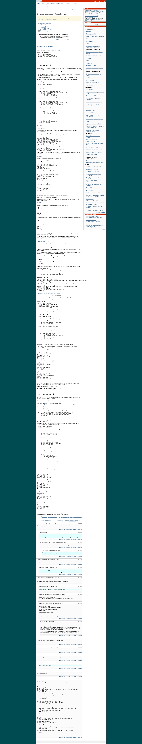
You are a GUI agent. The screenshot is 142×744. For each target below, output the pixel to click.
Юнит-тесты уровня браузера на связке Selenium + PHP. (95, 196)
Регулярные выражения (92, 65)
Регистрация (97, 1)
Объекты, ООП (90, 41)
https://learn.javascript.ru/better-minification (48, 19)
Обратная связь (78, 741)
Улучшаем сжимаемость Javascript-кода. (94, 18)
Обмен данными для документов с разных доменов (95, 127)
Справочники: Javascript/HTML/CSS (92, 199)
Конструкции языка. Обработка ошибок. (94, 68)
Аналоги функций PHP (53, 4)
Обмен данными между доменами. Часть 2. (92, 131)
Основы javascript (91, 34)
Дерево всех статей (100, 212)
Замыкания (89, 63)
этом (49, 570)
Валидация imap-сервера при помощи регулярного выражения (94, 223)
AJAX (87, 43)
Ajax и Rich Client (90, 112)
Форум (38, 3)
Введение (88, 31)
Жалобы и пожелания (91, 220)
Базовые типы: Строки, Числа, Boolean (94, 52)
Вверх (83, 741)
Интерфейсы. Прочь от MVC (91, 13)
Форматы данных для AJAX (93, 124)
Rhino (41, 71)
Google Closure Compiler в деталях (93, 10)
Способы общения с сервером (94, 119)
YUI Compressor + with (46, 29)
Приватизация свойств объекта (46, 31)
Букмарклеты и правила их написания (93, 174)
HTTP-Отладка (90, 80)
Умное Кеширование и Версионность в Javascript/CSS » (72, 9)
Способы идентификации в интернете (93, 184)
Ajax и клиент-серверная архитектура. (92, 116)
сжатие (80, 11)
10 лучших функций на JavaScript (95, 210)
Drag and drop (89, 89)
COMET (88, 121)
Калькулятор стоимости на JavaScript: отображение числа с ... (94, 226)
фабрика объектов (47, 404)
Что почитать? (90, 190)
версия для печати (52, 517)
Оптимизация (44, 6)
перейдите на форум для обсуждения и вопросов (70, 517)
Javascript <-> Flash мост (92, 171)
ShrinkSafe (43, 27)
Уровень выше (59, 520)
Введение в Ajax (90, 110)
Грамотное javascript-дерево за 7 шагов (95, 92)
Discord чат (74, 3)
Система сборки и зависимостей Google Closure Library (95, 203)
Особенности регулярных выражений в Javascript (93, 47)
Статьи (38, 4)
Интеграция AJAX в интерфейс (94, 95)
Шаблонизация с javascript (93, 192)
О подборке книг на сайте (93, 178)
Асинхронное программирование (95, 166)
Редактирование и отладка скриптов (93, 74)
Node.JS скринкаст (51, 3)
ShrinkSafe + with (45, 28)
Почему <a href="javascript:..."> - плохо (94, 181)
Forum (104, 229)
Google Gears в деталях (92, 169)
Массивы (88, 58)
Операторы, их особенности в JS (95, 55)
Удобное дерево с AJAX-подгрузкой (92, 105)
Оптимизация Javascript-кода (91, 14)
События (88, 38)
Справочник (67, 3)
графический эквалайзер (91, 227)
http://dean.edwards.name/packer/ (44, 526)
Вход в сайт (103, 1)
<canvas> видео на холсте (92, 216)
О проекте (72, 741)
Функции (88, 60)
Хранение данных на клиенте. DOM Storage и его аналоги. (94, 207)
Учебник (43, 3)
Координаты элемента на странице (93, 99)
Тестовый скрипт (45, 24)
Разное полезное (90, 85)
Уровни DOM (89, 188)
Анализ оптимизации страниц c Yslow (93, 12)
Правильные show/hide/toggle (94, 102)
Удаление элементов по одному (93, 221)
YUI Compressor (45, 26)
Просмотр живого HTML (92, 82)
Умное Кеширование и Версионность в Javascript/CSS (94, 161)
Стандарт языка (59, 3)
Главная (39, 6)
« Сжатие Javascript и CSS (46, 8)
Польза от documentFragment (91, 16)
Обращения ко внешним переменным (47, 30)
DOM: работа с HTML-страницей (95, 36)
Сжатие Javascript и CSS (53, 50)
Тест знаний (44, 4)
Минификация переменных (45, 23)
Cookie (88, 77)
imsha (44, 621)
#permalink (80, 523)
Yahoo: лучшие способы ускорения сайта (94, 11)
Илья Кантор (39, 11)
